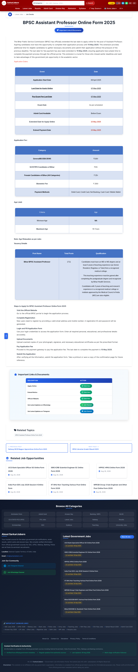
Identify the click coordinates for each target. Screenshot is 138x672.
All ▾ (121, 8)
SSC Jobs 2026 (10, 627)
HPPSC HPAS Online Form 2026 (112, 467)
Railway (95, 519)
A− (134, 3)
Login (112, 3)
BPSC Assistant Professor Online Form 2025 (28, 435)
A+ (130, 3)
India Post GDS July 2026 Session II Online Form (81, 571)
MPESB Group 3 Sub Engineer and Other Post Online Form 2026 (86, 590)
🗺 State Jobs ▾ (110, 8)
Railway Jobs (32, 627)
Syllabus (82, 8)
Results (38, 8)
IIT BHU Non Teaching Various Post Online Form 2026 (83, 581)
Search (90, 3)
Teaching (95, 525)
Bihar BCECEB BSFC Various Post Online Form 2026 (82, 599)
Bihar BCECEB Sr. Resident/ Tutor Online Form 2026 (82, 609)
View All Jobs (126, 537)
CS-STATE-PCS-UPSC (16, 519)
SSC (42, 525)
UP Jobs (22, 629)
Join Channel (88, 405)
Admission (72, 8)
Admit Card (48, 8)
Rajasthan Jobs (42, 629)
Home (17, 8)
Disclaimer (64, 638)
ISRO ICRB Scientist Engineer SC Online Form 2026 (82, 552)
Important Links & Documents (70, 30)
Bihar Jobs (30, 629)
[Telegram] (123, 3)
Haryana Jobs (71, 629)
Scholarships (16, 525)
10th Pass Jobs (85, 627)
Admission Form (16, 514)
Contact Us (55, 638)
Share (6, 336)
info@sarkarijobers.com (14, 556)
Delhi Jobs (52, 629)
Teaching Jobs (73, 627)
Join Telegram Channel (15, 566)
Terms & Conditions (89, 638)
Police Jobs (52, 627)
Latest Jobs (27, 8)
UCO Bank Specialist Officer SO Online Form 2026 (82, 543)
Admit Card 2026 (127, 627)
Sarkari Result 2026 (112, 627)
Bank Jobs (42, 627)
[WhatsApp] (126, 3)
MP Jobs (62, 629)
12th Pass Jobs (98, 627)
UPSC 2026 (21, 627)
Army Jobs (62, 627)
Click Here (87, 386)
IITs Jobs (43, 519)
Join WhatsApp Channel (15, 572)
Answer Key (60, 8)
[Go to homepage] (10, 14)
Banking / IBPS (95, 514)
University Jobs (121, 525)
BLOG (121, 514)
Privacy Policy (75, 638)
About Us (45, 638)
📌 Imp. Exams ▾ (95, 8)
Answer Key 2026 (11, 629)
